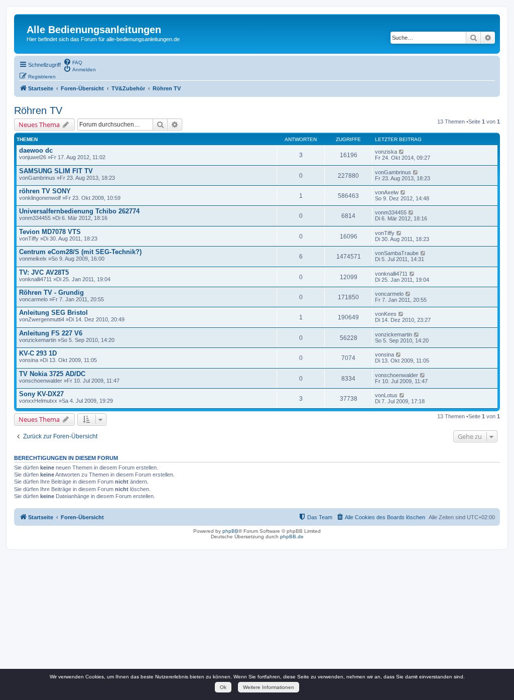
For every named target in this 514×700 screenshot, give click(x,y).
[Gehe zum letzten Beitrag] (402, 152)
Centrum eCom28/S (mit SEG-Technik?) (80, 252)
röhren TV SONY (45, 191)
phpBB (230, 531)
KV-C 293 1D (38, 353)
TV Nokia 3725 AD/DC (52, 374)
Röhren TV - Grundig (51, 292)
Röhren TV (38, 110)
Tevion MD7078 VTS (50, 232)
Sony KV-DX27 (41, 394)
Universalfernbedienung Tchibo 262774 (79, 211)
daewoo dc (36, 150)
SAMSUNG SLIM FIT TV (56, 171)
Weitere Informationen (268, 687)
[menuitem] (72, 61)
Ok (223, 687)
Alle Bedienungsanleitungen (94, 29)
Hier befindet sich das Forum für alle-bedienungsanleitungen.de (103, 39)
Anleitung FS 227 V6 (50, 333)
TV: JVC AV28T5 (44, 272)
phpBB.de (292, 536)
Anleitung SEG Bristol (53, 312)
